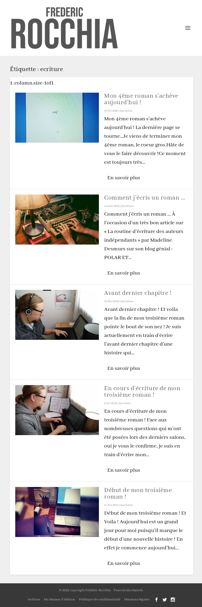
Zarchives (126, 111)
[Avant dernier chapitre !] (57, 315)
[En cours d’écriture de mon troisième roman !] (57, 410)
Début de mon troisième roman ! (138, 493)
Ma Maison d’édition (59, 599)
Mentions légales (136, 599)
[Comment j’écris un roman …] (57, 220)
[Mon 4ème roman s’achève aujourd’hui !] (57, 118)
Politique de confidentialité (99, 599)
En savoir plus (123, 178)
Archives (33, 599)
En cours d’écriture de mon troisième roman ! (142, 392)
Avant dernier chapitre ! (137, 293)
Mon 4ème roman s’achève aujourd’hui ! (141, 99)
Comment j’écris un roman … (144, 198)
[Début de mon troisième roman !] (57, 512)
